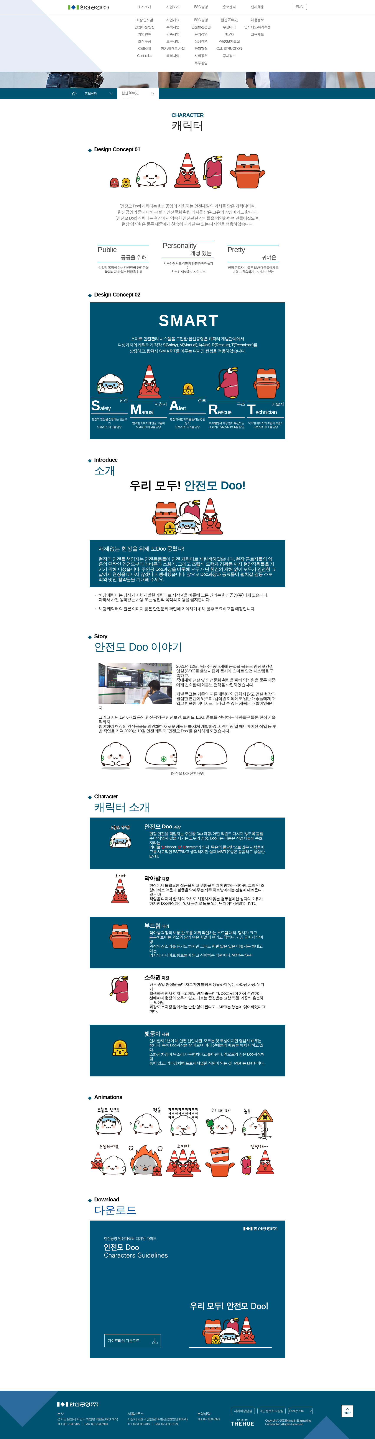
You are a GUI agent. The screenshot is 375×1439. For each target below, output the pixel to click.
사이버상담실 (243, 1411)
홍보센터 (229, 7)
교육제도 (257, 34)
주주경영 (200, 63)
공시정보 (229, 56)
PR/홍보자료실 (229, 41)
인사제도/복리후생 (257, 27)
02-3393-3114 (141, 1424)
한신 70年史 (229, 20)
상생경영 (200, 41)
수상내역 (229, 27)
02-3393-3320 (211, 1419)
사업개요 (172, 20)
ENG (299, 7)
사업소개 (172, 7)
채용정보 (257, 20)
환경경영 (200, 48)
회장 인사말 (144, 20)
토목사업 (172, 41)
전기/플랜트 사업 (172, 48)
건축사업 (172, 34)
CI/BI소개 (144, 48)
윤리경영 (200, 34)
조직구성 (144, 41)
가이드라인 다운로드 (124, 1341)
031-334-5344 (71, 1424)
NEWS (229, 34)
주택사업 (172, 27)
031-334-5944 (98, 1424)
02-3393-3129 (169, 1424)
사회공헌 (200, 56)
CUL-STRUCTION (229, 48)
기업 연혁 (144, 34)
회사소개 (144, 7)
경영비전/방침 (145, 27)
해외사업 (172, 56)
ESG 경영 (201, 7)
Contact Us (144, 56)
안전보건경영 (201, 27)
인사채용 (257, 7)
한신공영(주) (88, 7)
